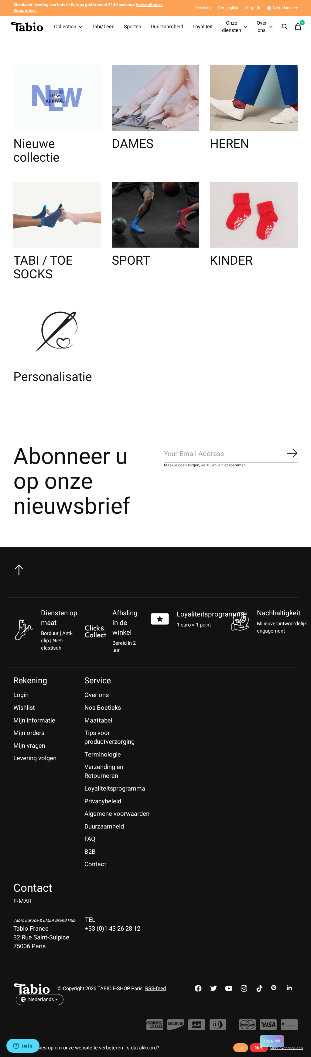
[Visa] (268, 1027)
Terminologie (102, 754)
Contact (95, 864)
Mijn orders (28, 733)
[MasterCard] (247, 1027)
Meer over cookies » (286, 1048)
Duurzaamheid (167, 26)
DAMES (132, 144)
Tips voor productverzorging (109, 737)
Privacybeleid (102, 801)
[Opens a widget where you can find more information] (22, 1046)
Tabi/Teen (103, 26)
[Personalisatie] (57, 331)
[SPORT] (156, 215)
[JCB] (196, 1027)
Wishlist (24, 707)
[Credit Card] (289, 1027)
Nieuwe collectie (36, 151)
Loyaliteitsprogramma (210, 614)
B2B (90, 851)
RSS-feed (155, 988)
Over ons (262, 26)
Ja (240, 1048)
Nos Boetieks (102, 707)
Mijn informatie (34, 720)
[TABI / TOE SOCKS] (57, 215)
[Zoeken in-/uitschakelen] (285, 27)
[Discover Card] (175, 1027)
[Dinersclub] (218, 1027)
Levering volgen (34, 758)
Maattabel (98, 720)
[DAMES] (156, 98)
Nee (259, 1048)
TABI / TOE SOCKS (43, 267)
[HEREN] (254, 98)
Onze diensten (231, 26)
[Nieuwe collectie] (57, 98)
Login (21, 695)
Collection (65, 26)
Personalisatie (52, 377)
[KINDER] (254, 215)
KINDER (231, 261)
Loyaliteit (203, 26)
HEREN (229, 144)
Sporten (132, 26)
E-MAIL (23, 901)
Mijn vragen (29, 745)
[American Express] (154, 1027)
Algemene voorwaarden (116, 813)
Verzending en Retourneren (103, 771)
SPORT (131, 261)
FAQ (89, 839)
